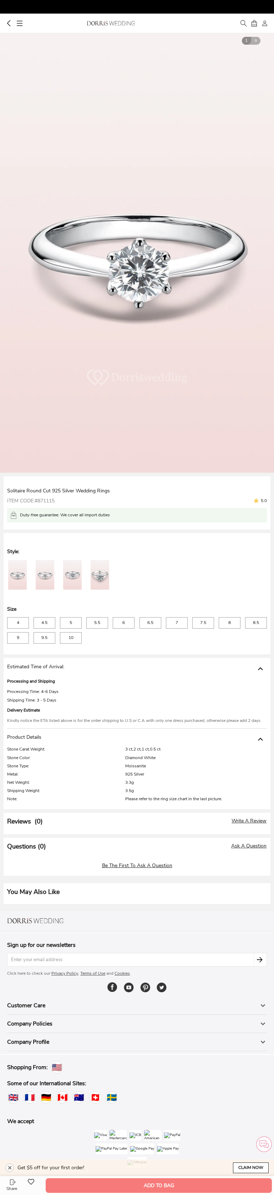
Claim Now (250, 1167)
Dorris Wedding (111, 23)
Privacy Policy (64, 973)
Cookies (122, 973)
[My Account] (265, 23)
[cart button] (254, 23)
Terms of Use (92, 973)
